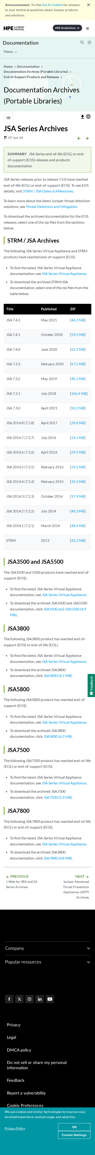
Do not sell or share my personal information (37, 1065)
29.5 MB (77, 452)
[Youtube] (50, 999)
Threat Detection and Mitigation (51, 206)
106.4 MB (78, 393)
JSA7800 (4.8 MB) (57, 858)
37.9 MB (77, 496)
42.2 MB (77, 540)
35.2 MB (77, 481)
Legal (11, 1038)
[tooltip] (82, 117)
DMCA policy (19, 1050)
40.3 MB (77, 511)
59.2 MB (77, 334)
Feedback (15, 1081)
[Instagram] (29, 999)
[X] (19, 999)
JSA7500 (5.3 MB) (57, 797)
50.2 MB (77, 408)
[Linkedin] (40, 999)
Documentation (21, 43)
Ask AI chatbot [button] (52, 5)
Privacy (13, 1025)
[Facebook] (9, 999)
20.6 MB (77, 423)
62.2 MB (77, 349)
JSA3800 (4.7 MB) (57, 675)
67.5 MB (77, 364)
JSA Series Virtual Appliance (64, 273)
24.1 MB (77, 438)
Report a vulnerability (26, 1093)
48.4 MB (77, 526)
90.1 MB (77, 379)
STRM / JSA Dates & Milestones (48, 191)
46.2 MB (77, 320)
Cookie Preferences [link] (25, 1106)
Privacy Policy (15, 1128)
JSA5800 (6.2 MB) (57, 736)
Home (8, 66)
